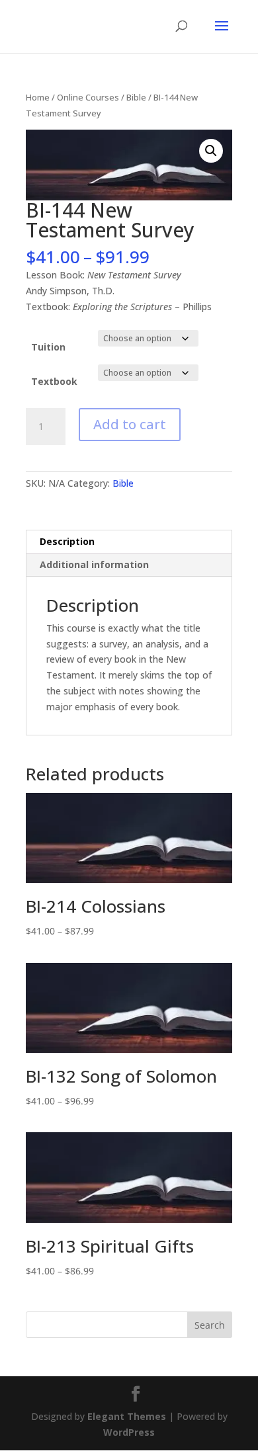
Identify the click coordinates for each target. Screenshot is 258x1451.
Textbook (54, 381)
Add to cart (129, 424)
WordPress (129, 1432)
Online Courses (88, 97)
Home (38, 97)
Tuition (48, 347)
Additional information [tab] (94, 564)
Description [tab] (67, 541)
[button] (211, 151)
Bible (136, 97)
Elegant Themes (126, 1416)
